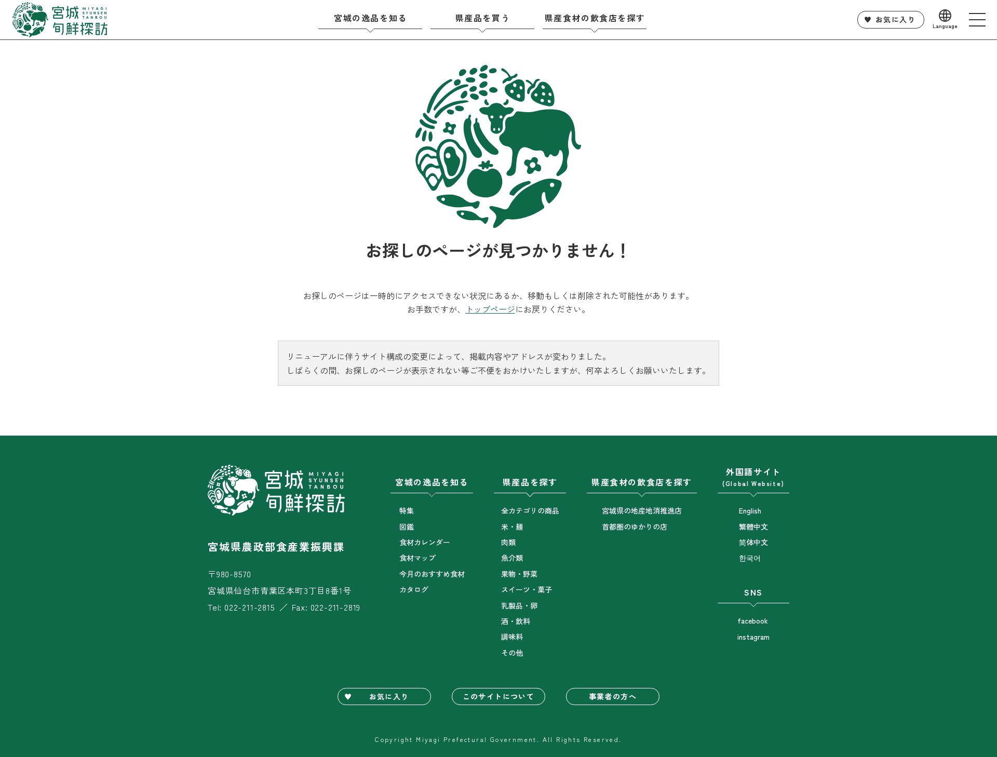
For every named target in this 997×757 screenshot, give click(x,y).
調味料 (512, 636)
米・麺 (512, 526)
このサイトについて (499, 696)
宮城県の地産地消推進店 (642, 510)
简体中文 (753, 542)
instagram (753, 636)
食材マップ (417, 557)
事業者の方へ (613, 696)
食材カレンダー (424, 542)
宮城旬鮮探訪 (60, 19)
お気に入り (895, 19)
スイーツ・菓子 (526, 589)
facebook (752, 620)
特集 (406, 510)
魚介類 (512, 557)
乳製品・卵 (519, 605)
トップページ (490, 309)
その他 (512, 652)
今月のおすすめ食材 (432, 574)
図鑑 (406, 526)
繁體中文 (753, 526)
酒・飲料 (515, 621)
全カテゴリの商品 (530, 510)
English (750, 510)
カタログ (413, 589)
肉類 (508, 542)
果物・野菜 (519, 574)
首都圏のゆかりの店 (634, 526)
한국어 (750, 557)
